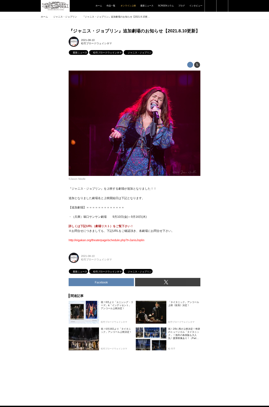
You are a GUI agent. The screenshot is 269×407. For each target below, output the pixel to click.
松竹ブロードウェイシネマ (96, 43)
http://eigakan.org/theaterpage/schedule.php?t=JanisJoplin (106, 240)
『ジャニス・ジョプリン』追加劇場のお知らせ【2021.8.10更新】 (134, 30)
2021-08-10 (88, 40)
